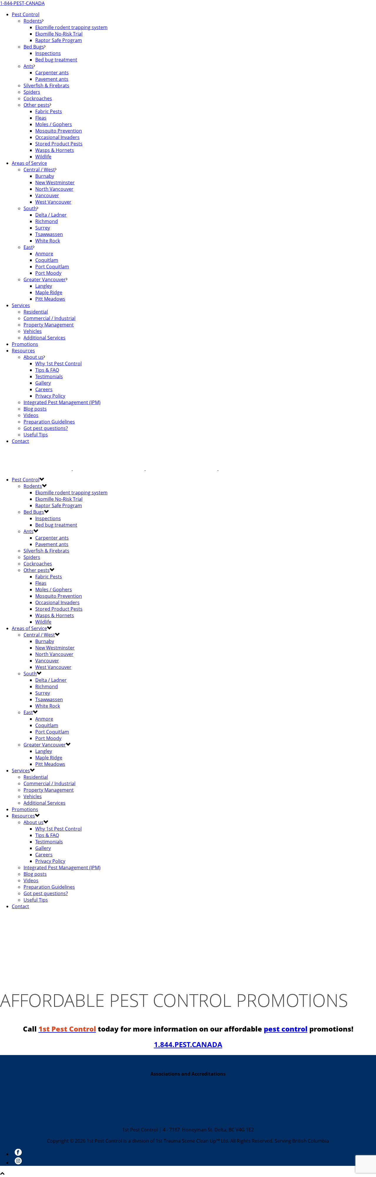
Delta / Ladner (51, 215)
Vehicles (33, 331)
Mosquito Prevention (58, 131)
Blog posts (35, 409)
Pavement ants (51, 79)
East (28, 247)
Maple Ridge (48, 292)
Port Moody (48, 273)
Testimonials (49, 376)
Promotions (25, 344)
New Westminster (55, 182)
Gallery (43, 383)
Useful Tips (36, 434)
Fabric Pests (48, 111)
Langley (43, 286)
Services (21, 305)
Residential (36, 312)
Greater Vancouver (45, 279)
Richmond (46, 221)
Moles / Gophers (53, 124)
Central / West (39, 169)
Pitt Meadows (50, 299)
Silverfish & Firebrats (46, 85)
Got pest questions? (46, 428)
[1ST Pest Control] (145, 468)
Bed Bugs (34, 46)
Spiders (32, 92)
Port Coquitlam (52, 266)
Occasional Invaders (57, 137)
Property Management (49, 325)
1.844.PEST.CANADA (188, 1044)
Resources (23, 350)
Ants (28, 66)
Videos (31, 415)
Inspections (48, 53)
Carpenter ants (52, 72)
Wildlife (43, 156)
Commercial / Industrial (49, 318)
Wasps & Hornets (54, 150)
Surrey (42, 228)
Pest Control (25, 14)
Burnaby (44, 176)
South (30, 208)
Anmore (44, 253)
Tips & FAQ (47, 370)
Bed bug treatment (56, 59)
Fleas (40, 118)
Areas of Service (29, 163)
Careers (44, 389)
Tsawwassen (49, 234)
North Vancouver (54, 189)
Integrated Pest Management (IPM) (62, 402)
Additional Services (45, 337)
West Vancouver (53, 202)
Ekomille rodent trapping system (71, 27)
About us (33, 357)
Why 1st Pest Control (58, 363)
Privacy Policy (50, 396)
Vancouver (47, 195)
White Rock (47, 240)
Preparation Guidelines (49, 421)
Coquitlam (46, 260)
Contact (20, 441)
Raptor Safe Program (58, 40)
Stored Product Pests (59, 143)
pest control (286, 1029)
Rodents (33, 21)
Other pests (37, 105)
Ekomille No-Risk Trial (59, 34)
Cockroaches (38, 98)
